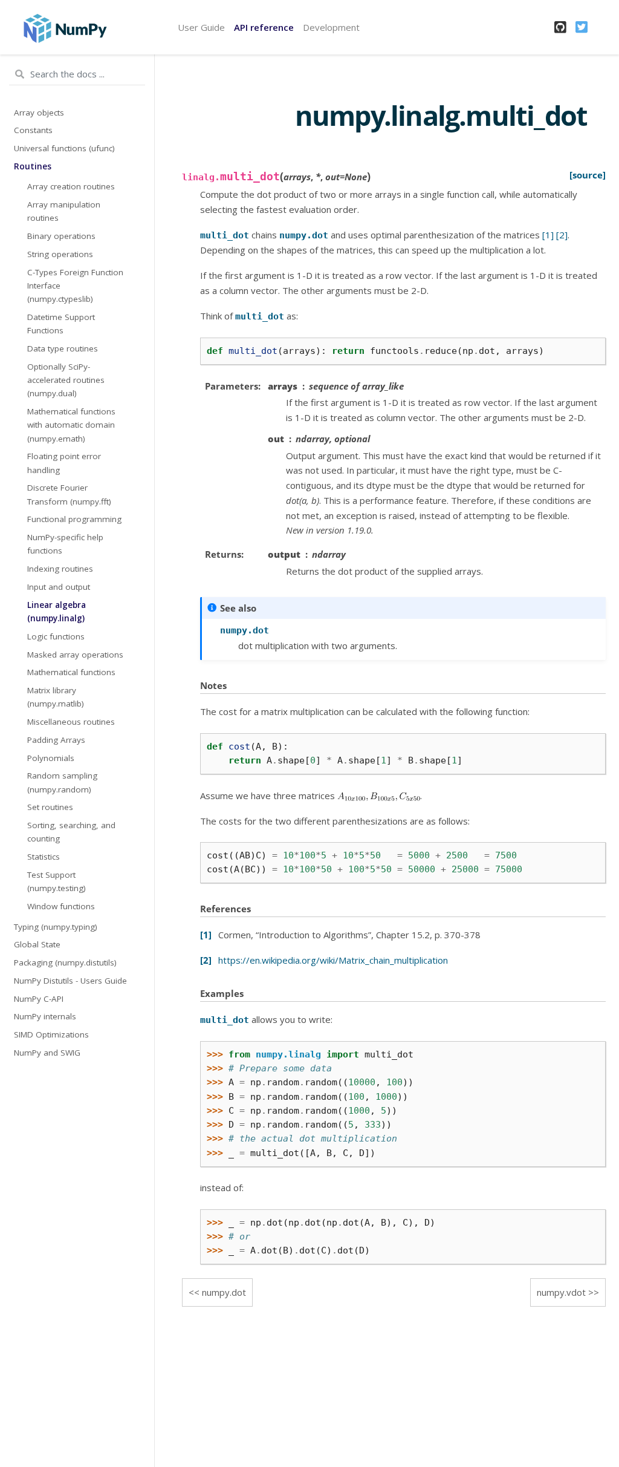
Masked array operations (75, 654)
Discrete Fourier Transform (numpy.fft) (69, 494)
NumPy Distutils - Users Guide (70, 980)
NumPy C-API (38, 998)
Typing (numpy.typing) (55, 926)
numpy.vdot (561, 1292)
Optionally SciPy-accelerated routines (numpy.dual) (66, 380)
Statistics (43, 856)
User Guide (201, 27)
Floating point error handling (64, 463)
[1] (548, 235)
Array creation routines (71, 186)
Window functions (61, 906)
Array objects (39, 112)
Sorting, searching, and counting (71, 832)
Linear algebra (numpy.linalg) (56, 612)
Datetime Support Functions (61, 324)
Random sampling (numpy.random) (62, 782)
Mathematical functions (71, 672)
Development (331, 27)
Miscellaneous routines (71, 721)
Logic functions (56, 636)
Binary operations (61, 235)
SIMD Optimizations (51, 1034)
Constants (33, 130)
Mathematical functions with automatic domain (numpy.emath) (71, 425)
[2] (562, 235)
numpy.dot (224, 1292)
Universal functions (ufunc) (64, 148)
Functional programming (74, 519)
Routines (32, 166)
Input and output (58, 586)
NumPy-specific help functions (65, 544)
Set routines (50, 807)
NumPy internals (45, 1016)
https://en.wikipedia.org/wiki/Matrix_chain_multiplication (333, 960)
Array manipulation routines (63, 211)
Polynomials (50, 758)
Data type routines (62, 348)
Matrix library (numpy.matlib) (55, 697)
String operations (60, 254)
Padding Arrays (56, 739)
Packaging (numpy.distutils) (65, 962)
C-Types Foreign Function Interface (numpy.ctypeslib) (75, 286)
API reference (264, 27)
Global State (37, 944)
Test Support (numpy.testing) (56, 881)
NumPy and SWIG (47, 1052)
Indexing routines (60, 568)
